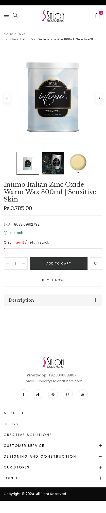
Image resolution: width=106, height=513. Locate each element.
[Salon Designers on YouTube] (83, 394)
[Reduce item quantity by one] (7, 263)
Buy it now (53, 280)
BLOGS (11, 423)
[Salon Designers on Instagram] (68, 394)
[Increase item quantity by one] (23, 263)
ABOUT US (15, 413)
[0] (97, 16)
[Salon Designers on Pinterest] (53, 394)
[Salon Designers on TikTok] (38, 394)
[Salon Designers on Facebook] (23, 394)
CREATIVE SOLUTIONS (28, 434)
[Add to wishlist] (96, 263)
